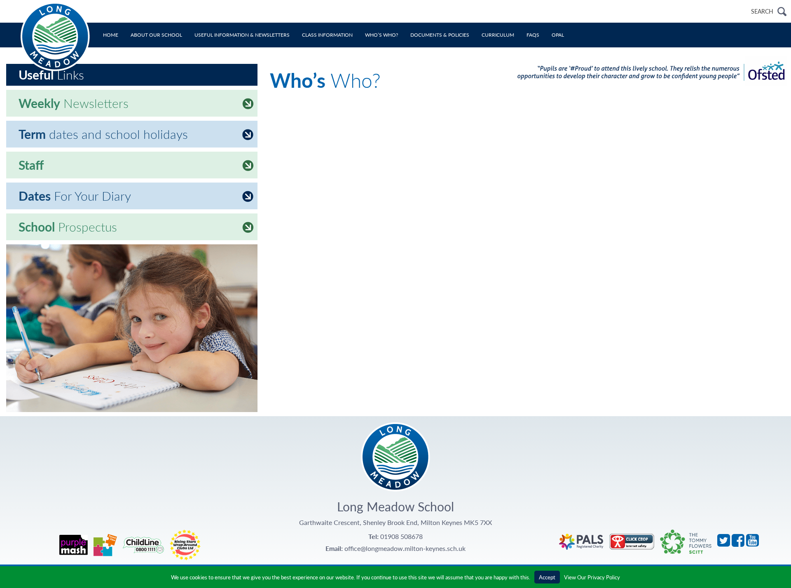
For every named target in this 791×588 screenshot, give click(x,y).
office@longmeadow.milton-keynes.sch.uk (405, 548)
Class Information (327, 34)
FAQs (533, 34)
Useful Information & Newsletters (242, 34)
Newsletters (74, 103)
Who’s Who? (381, 34)
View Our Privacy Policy (592, 577)
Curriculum (498, 34)
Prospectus (68, 226)
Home (110, 34)
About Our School (156, 34)
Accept (547, 577)
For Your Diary (75, 195)
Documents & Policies (439, 34)
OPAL (558, 34)
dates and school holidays (103, 134)
